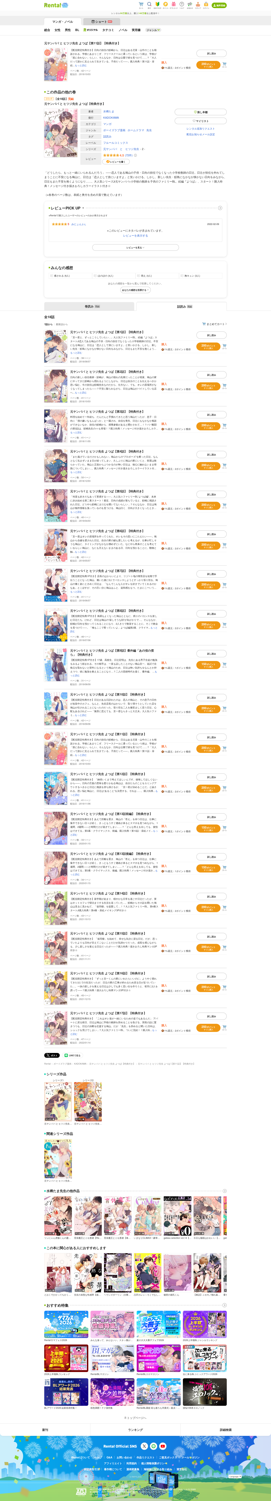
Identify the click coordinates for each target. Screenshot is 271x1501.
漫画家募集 (132, 1469)
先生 (149, 130)
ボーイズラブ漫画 (114, 130)
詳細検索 (226, 1430)
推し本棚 (202, 112)
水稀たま (108, 111)
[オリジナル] (91, 30)
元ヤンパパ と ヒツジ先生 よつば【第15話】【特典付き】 (108, 933)
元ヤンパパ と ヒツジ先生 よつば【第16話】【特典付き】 (108, 973)
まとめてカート (216, 324)
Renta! (47, 1063)
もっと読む (81, 65)
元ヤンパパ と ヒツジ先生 (121, 149)
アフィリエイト (113, 1463)
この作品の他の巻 (61, 92)
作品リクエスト (146, 1457)
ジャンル (152, 30)
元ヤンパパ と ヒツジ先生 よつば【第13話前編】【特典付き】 (111, 814)
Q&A (109, 1457)
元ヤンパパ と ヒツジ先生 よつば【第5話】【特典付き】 (107, 491)
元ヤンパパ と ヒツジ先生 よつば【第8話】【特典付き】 (107, 610)
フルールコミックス (115, 142)
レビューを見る (134, 247)
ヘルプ (98, 1457)
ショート (103, 21)
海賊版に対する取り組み (158, 1469)
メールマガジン (191, 1457)
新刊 (45, 1430)
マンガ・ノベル (62, 21)
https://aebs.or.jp (96, 1494)
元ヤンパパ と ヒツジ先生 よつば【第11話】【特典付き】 (108, 734)
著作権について (113, 1469)
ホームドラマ (136, 130)
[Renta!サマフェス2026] (64, 5)
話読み (107, 136)
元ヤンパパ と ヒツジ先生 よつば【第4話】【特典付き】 (107, 451)
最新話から (62, 324)
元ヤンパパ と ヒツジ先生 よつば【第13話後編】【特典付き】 (111, 853)
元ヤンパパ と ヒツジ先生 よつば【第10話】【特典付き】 (108, 694)
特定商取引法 (92, 1469)
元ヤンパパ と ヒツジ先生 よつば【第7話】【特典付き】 (107, 571)
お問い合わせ (124, 1457)
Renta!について (80, 1457)
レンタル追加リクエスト (201, 128)
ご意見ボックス (168, 1457)
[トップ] (52, 5)
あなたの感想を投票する (134, 290)
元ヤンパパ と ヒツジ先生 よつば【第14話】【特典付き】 (108, 893)
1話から (48, 324)
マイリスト (202, 121)
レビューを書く (118, 161)
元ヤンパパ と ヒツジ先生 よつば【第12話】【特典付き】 (108, 774)
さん (78, 224)
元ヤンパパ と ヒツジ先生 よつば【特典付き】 (112, 1063)
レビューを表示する (135, 235)
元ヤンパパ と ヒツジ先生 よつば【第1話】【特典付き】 (107, 332)
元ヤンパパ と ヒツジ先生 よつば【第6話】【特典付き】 (107, 531)
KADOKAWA (111, 117)
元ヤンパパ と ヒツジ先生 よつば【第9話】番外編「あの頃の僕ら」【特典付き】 (112, 652)
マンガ (107, 124)
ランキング (135, 1430)
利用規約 (131, 1463)
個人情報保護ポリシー (154, 1463)
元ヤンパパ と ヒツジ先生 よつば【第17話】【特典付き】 (108, 1013)
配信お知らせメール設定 (201, 134)
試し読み (211, 53)
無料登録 (220, 5)
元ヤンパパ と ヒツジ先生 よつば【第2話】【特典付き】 (107, 371)
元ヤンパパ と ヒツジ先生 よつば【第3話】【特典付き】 (107, 411)
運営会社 (182, 1469)
